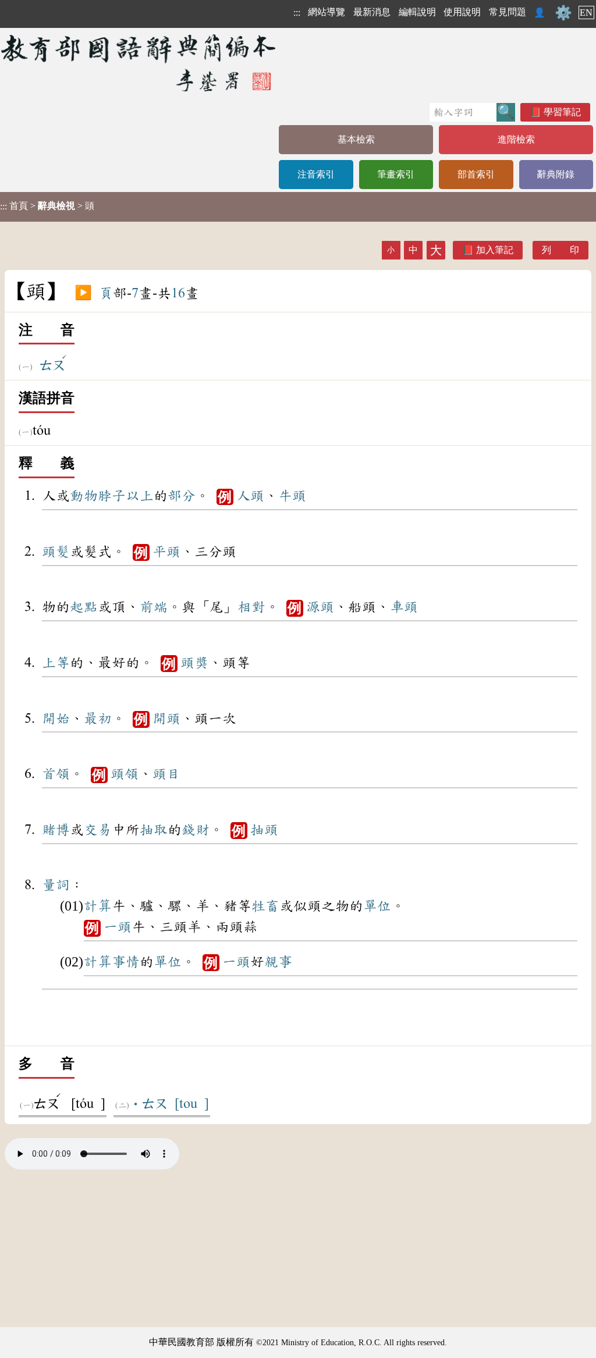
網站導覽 (326, 12)
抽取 (154, 830)
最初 (98, 719)
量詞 (56, 885)
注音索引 (316, 174)
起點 (84, 607)
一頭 (118, 927)
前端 (154, 607)
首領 (56, 774)
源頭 (320, 607)
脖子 (112, 496)
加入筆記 (494, 250)
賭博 (56, 830)
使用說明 (462, 12)
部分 (182, 496)
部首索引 (476, 174)
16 (178, 293)
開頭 (166, 719)
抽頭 (264, 830)
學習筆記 (562, 112)
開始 (56, 719)
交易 (98, 830)
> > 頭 (47, 206)
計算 (98, 906)
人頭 (250, 496)
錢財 (196, 830)
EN (586, 12)
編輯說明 (417, 12)
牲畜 (265, 906)
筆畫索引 (395, 174)
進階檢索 (516, 139)
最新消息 (372, 12)
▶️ (83, 293)
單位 (377, 906)
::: (296, 12)
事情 (126, 962)
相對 (251, 607)
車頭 (404, 607)
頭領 (125, 774)
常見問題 (507, 12)
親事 (278, 962)
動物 (84, 496)
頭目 (166, 774)
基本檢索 (356, 139)
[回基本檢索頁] (139, 62)
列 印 (560, 250)
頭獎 (194, 663)
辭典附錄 (555, 174)
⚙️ (563, 12)
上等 (56, 663)
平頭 (166, 552)
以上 (140, 496)
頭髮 (56, 552)
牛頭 (292, 496)
